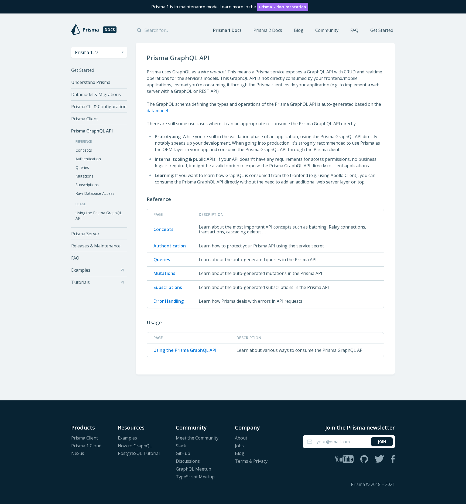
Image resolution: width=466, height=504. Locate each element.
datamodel (157, 111)
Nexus (77, 453)
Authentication (88, 158)
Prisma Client (84, 118)
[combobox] (99, 52)
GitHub (183, 453)
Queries (82, 167)
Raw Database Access (95, 193)
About (241, 438)
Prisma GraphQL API (92, 131)
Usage (154, 322)
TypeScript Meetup (195, 477)
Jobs (239, 446)
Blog (298, 30)
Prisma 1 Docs (227, 30)
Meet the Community (197, 438)
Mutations (84, 176)
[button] (99, 52)
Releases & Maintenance (96, 245)
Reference (159, 199)
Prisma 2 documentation (282, 6)
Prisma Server (85, 233)
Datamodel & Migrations (96, 94)
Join (382, 441)
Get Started (381, 30)
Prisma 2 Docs (267, 30)
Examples (127, 438)
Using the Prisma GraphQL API (99, 215)
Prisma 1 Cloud (86, 446)
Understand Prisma (90, 82)
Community (326, 30)
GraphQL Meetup (193, 469)
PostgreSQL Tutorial (139, 453)
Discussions (188, 461)
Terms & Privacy (251, 461)
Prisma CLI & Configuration (98, 106)
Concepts (84, 150)
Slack (181, 446)
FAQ (354, 30)
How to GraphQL (135, 446)
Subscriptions (87, 184)
